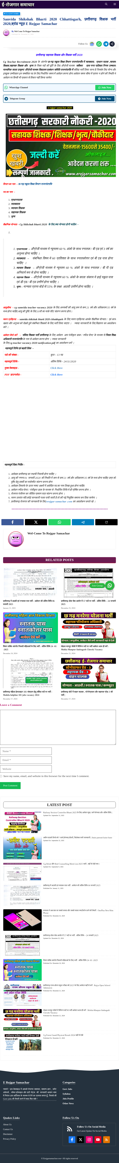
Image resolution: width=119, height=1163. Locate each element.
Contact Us (8, 1129)
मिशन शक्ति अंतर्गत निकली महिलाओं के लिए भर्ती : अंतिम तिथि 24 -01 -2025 (70, 960)
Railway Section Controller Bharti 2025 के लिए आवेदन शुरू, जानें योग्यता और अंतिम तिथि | (77, 812)
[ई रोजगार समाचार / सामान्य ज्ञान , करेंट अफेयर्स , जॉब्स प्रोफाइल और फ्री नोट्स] (18, 4)
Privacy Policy (9, 1139)
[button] (106, 4)
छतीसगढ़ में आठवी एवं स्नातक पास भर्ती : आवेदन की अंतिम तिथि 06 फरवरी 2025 (71, 885)
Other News (68, 1103)
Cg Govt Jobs (12, 14)
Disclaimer (8, 1134)
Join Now (106, 87)
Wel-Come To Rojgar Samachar (27, 31)
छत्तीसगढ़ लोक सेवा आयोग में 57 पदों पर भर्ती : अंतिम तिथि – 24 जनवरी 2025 (70, 935)
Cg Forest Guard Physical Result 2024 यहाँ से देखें (63, 1035)
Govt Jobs (67, 1089)
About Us (7, 1124)
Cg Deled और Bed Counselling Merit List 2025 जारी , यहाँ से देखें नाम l (71, 864)
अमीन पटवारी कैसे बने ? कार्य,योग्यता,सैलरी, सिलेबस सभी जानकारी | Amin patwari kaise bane (77, 837)
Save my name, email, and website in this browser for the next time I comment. (46, 776)
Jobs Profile (68, 1099)
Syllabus (67, 1094)
